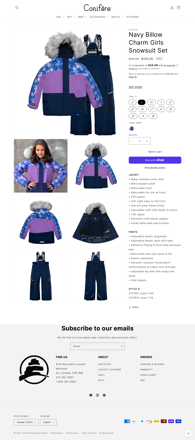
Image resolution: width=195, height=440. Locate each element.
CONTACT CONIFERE (109, 369)
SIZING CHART (148, 375)
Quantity (133, 135)
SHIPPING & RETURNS (152, 364)
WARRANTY (146, 369)
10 (170, 108)
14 (143, 115)
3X (151, 101)
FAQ (142, 380)
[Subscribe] (121, 346)
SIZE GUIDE (135, 87)
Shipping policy (106, 433)
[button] (17, 7)
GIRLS (101, 375)
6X (142, 108)
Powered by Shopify (39, 433)
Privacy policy (72, 433)
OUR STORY (104, 364)
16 (153, 115)
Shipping (133, 68)
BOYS (101, 380)
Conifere (25, 433)
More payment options (155, 167)
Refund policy (57, 433)
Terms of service (89, 433)
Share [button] (135, 307)
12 (133, 115)
